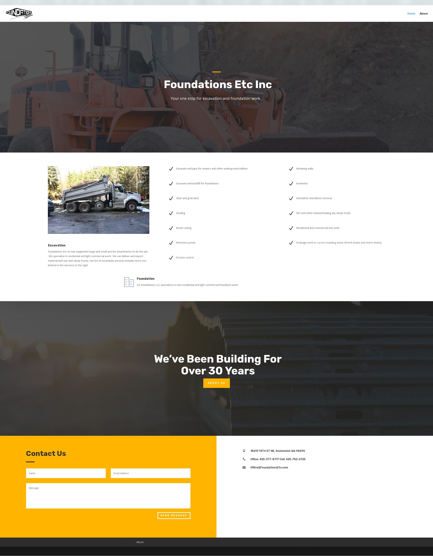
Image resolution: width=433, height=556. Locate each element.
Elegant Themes (149, 551)
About (424, 13)
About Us (216, 383)
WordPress (182, 551)
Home (411, 13)
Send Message (174, 515)
